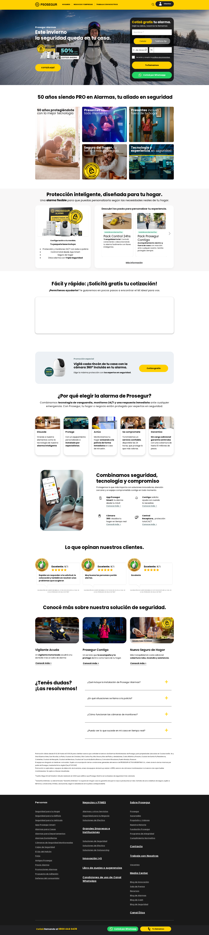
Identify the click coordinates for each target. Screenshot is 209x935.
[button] (66, 4)
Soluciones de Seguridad (95, 841)
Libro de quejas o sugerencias (102, 868)
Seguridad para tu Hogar (47, 811)
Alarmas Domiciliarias (46, 838)
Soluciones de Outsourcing (96, 850)
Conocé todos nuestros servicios (146, 175)
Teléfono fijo (161, 41)
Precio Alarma (42, 865)
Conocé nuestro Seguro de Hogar (100, 175)
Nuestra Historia (138, 824)
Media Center (139, 873)
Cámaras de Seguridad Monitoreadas (54, 842)
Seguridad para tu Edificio (48, 815)
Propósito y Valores (140, 820)
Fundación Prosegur (140, 829)
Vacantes (135, 864)
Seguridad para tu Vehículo (49, 820)
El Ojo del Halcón (43, 851)
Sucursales (135, 815)
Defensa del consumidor (47, 878)
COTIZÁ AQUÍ (48, 67)
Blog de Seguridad (139, 904)
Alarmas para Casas (45, 829)
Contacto (136, 846)
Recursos (134, 891)
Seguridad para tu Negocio (96, 815)
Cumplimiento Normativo (142, 838)
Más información (134, 262)
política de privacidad (161, 57)
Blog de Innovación (139, 882)
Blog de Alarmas (138, 895)
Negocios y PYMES (94, 802)
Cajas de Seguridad (45, 847)
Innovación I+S (92, 858)
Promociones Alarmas (46, 869)
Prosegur (134, 811)
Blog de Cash (136, 899)
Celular (143, 41)
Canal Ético (137, 912)
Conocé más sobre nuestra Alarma (54, 144)
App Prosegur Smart (45, 824)
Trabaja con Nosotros (144, 855)
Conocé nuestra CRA (94, 141)
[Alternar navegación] (152, 5)
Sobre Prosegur (140, 802)
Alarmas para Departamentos (50, 833)
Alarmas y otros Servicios (95, 811)
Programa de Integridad (142, 833)
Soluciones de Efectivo (94, 820)
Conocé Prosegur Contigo (143, 135)
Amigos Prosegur (43, 860)
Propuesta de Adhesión (46, 874)
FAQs (37, 856)
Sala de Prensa (137, 886)
